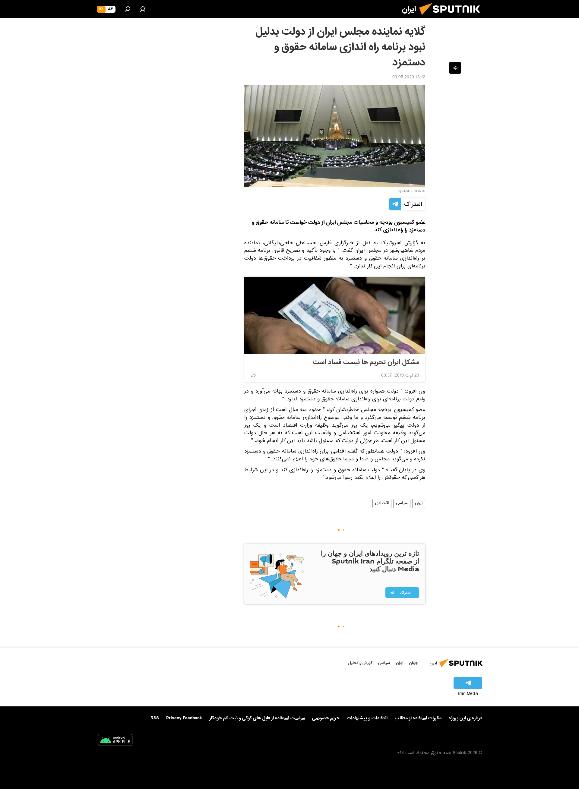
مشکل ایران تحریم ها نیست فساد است (366, 362)
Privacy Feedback (184, 718)
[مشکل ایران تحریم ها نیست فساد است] (334, 315)
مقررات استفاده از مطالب (418, 718)
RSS (154, 718)
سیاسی (402, 503)
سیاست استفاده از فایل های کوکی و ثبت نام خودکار (257, 718)
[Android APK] (115, 741)
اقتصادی (382, 503)
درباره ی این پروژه (465, 718)
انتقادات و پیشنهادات (367, 718)
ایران (418, 503)
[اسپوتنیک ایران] (452, 17)
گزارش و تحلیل (360, 662)
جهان (413, 662)
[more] (254, 375)
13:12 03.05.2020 (408, 78)
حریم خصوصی (326, 718)
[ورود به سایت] (143, 9)
